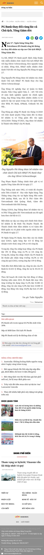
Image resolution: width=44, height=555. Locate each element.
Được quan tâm (9, 401)
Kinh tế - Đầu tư (29, 499)
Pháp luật (6, 499)
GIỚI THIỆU (25, 522)
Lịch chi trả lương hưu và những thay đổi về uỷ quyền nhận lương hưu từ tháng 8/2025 (28, 408)
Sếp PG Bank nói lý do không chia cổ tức (19, 335)
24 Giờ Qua (27, 504)
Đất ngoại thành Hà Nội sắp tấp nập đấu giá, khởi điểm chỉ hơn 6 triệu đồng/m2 (20, 370)
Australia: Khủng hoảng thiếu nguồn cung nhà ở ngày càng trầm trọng (21, 362)
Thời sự (4, 493)
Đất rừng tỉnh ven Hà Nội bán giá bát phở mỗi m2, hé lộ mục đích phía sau (21, 378)
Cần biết (5, 508)
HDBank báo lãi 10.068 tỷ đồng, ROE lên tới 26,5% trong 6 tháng (27, 435)
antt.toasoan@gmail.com (21, 345)
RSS (17, 522)
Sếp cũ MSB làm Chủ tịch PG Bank (16, 330)
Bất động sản (28, 508)
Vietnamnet (39, 302)
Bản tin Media (7, 504)
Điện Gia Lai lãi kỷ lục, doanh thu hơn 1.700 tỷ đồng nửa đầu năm (28, 421)
